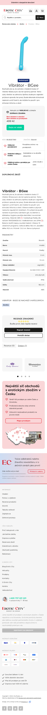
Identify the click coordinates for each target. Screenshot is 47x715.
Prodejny (5, 574)
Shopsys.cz (24, 701)
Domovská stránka (9, 24)
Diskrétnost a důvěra (10, 546)
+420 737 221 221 (17, 598)
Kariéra (5, 586)
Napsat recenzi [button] (23, 330)
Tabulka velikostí (8, 510)
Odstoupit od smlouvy (23, 630)
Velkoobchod (7, 590)
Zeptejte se (6, 514)
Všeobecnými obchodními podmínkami (29, 698)
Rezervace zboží (8, 542)
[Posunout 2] (21, 376)
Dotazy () (22, 346)
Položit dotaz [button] (23, 335)
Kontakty (5, 578)
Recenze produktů (9, 502)
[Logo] (13, 11)
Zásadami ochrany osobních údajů (29, 476)
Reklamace (6, 554)
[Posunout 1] (17, 376)
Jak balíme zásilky (9, 534)
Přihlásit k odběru (36, 471)
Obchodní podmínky (10, 550)
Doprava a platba (8, 538)
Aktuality (5, 570)
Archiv (22, 24)
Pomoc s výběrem (9, 498)
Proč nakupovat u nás (10, 530)
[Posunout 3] (25, 376)
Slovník (5, 506)
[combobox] (18, 17)
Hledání (5, 494)
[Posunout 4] (29, 376)
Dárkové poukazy (8, 518)
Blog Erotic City (8, 566)
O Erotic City (7, 582)
